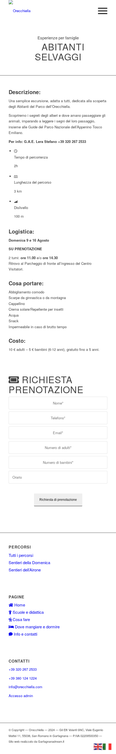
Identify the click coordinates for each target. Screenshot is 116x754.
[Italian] (107, 746)
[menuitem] (100, 11)
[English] (98, 746)
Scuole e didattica (28, 612)
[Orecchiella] (48, 11)
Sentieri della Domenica (29, 562)
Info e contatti (25, 634)
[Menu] (100, 11)
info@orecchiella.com (25, 686)
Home (19, 605)
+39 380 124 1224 (23, 678)
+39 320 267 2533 (23, 669)
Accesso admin (21, 695)
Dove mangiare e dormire (37, 626)
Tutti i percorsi (21, 555)
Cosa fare (21, 619)
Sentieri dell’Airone (25, 570)
